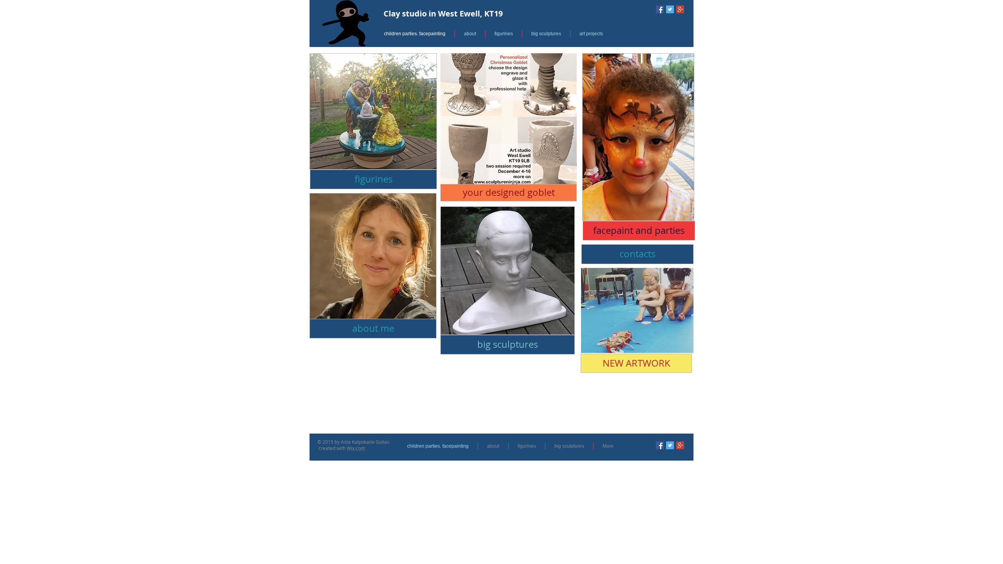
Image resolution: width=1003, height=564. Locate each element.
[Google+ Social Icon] (680, 9)
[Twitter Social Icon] (670, 9)
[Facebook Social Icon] (660, 9)
